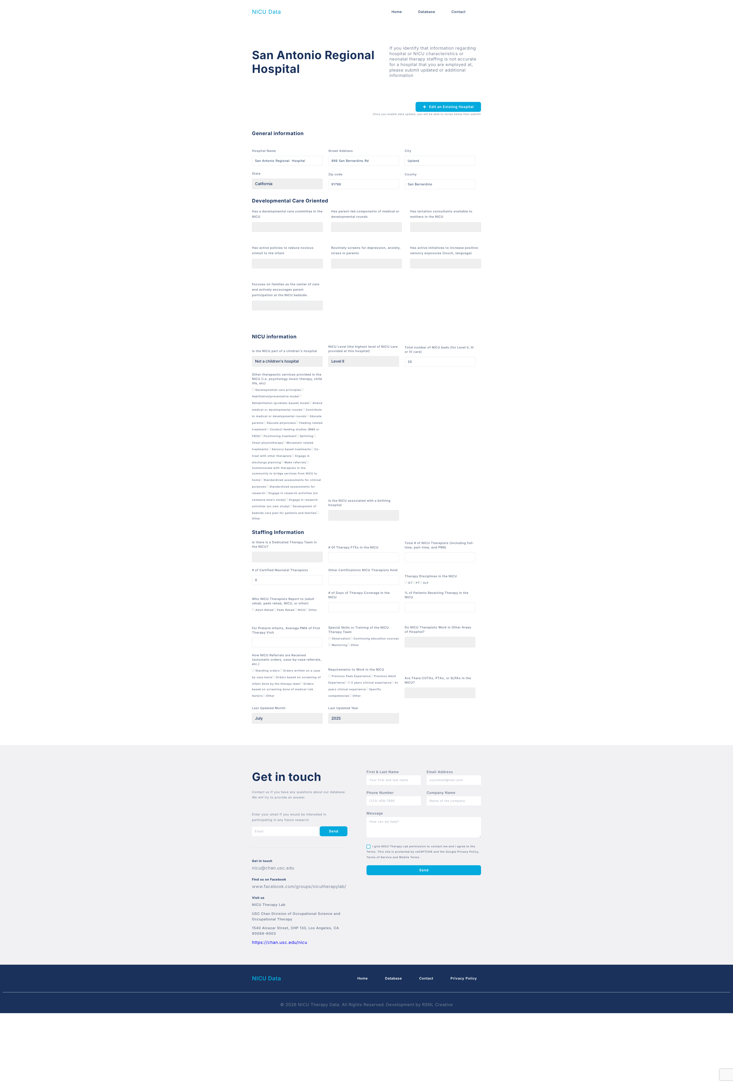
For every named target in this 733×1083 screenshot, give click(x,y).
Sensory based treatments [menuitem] (291, 449)
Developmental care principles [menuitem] (277, 389)
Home (397, 12)
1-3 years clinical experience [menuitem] (369, 682)
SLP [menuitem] (425, 582)
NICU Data (266, 11)
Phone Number (380, 793)
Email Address (440, 772)
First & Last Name (382, 772)
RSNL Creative (437, 1004)
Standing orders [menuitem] (267, 670)
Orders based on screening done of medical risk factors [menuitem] (283, 689)
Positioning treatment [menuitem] (279, 436)
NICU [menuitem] (301, 609)
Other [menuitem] (312, 609)
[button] (448, 107)
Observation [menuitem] (340, 638)
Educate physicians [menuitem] (281, 422)
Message (374, 813)
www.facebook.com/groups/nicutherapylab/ (299, 886)
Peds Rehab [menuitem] (285, 609)
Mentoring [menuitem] (339, 645)
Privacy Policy (463, 978)
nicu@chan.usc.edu (273, 867)
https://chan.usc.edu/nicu (279, 942)
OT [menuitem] (409, 582)
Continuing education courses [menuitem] (376, 638)
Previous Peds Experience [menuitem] (351, 676)
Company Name (441, 793)
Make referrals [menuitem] (294, 462)
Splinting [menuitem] (306, 436)
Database (426, 12)
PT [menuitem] (417, 582)
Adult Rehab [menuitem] (264, 609)
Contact (458, 12)
